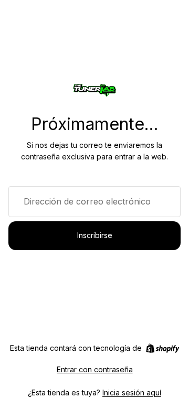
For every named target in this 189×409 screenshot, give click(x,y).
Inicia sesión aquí (131, 392)
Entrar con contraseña (95, 369)
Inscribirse (94, 235)
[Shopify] (162, 348)
